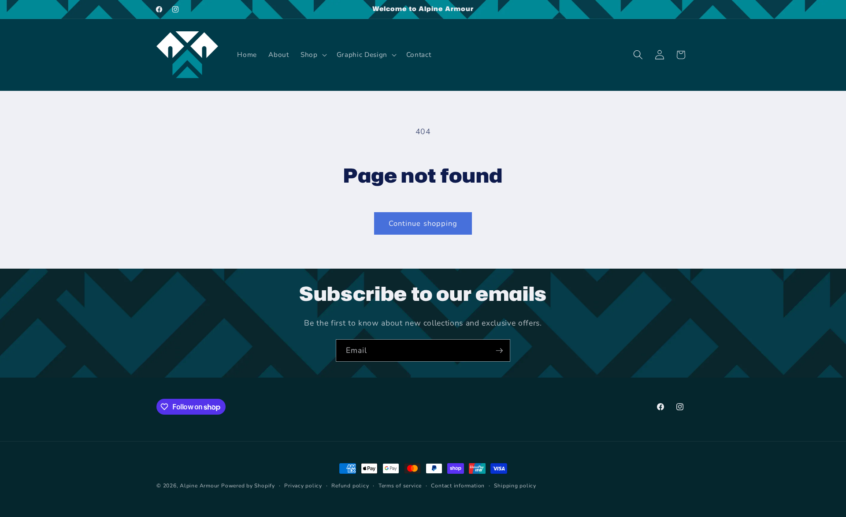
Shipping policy (515, 485)
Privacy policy (303, 485)
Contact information (458, 485)
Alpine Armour (199, 485)
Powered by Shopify (248, 485)
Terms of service (400, 485)
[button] (313, 55)
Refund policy (350, 485)
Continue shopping (423, 223)
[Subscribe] (499, 350)
